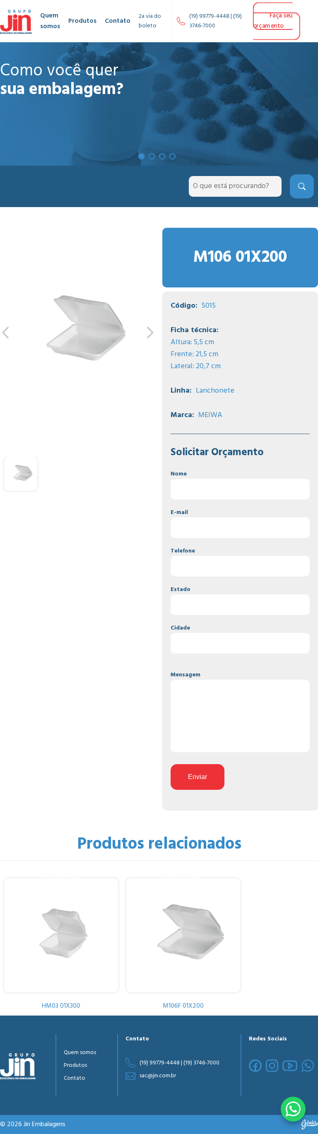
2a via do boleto (150, 21)
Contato (117, 21)
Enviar (197, 776)
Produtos (82, 21)
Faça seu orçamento (272, 21)
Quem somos (50, 21)
